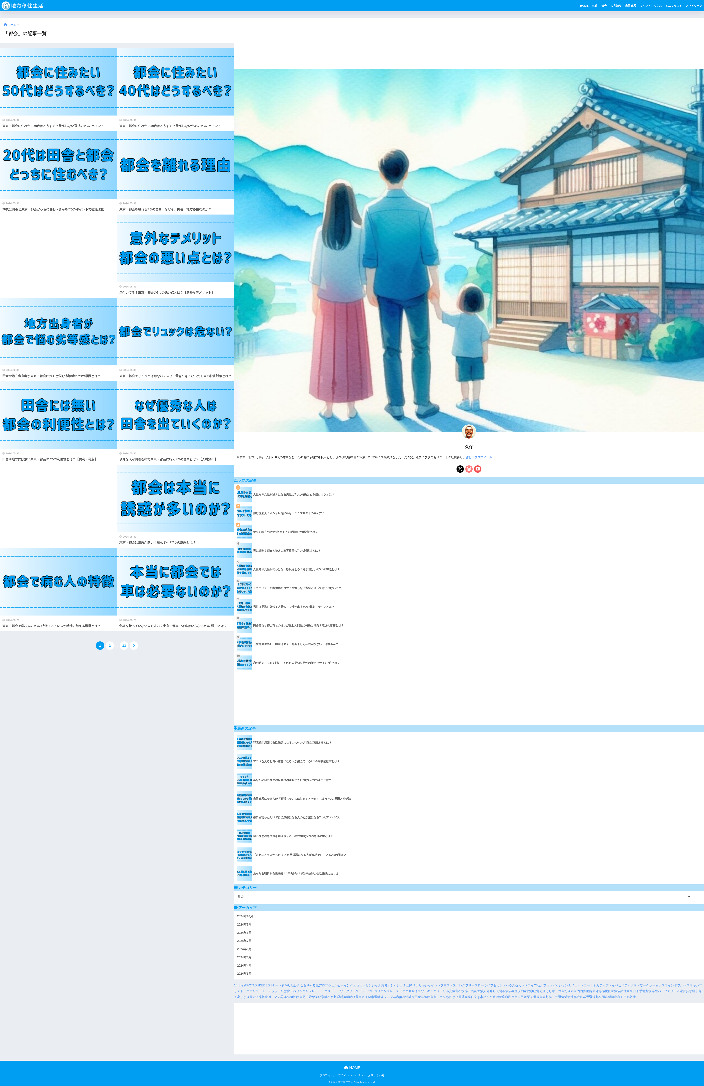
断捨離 (344, 997)
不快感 (463, 991)
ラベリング (298, 991)
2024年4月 (244, 965)
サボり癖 (418, 985)
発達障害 (427, 997)
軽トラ (553, 997)
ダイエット (576, 985)
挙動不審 (327, 997)
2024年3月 (244, 973)
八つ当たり (563, 991)
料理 (337, 997)
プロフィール (328, 1075)
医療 (614, 991)
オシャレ (393, 985)
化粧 (608, 991)
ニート (588, 985)
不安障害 (452, 991)
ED (263, 985)
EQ (267, 985)
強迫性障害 (294, 997)
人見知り (616, 5)
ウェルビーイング (340, 985)
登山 (436, 997)
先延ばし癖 (547, 991)
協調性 (622, 991)
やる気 (314, 985)
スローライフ (484, 985)
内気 (592, 991)
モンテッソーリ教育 (276, 991)
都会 (604, 5)
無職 (396, 997)
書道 (362, 997)
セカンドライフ (526, 985)
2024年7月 (244, 941)
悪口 (305, 997)
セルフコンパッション (552, 985)
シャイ (429, 985)
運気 (561, 997)
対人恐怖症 (260, 997)
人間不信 (502, 991)
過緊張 (590, 997)
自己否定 (511, 997)
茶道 (533, 997)
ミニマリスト (674, 5)
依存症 (513, 991)
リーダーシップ (360, 991)
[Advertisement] (58, 256)
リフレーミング (316, 991)
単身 (630, 991)
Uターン (275, 985)
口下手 (637, 991)
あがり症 (287, 985)
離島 (614, 997)
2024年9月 (244, 924)
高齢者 (631, 997)
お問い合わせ (376, 1075)
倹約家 (522, 991)
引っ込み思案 (277, 997)
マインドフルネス (651, 5)
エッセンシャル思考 (373, 985)
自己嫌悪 (630, 5)
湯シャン (386, 997)
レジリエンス (380, 991)
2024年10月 (245, 916)
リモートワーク (338, 991)
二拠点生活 (475, 991)
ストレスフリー (464, 985)
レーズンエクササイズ (405, 991)
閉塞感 (606, 997)
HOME (584, 5)
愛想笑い (315, 997)
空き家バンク (483, 997)
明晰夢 (354, 997)
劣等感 (600, 991)
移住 (595, 5)
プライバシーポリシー (352, 1075)
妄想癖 (690, 991)
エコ (356, 985)
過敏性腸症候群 (575, 997)
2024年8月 (244, 933)
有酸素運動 (372, 997)
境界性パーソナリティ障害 (667, 991)
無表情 (403, 997)
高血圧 (622, 997)
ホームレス (657, 985)
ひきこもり (301, 985)
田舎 (418, 997)
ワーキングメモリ (433, 991)
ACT (250, 985)
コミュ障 (406, 985)
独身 (411, 997)
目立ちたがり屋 (450, 997)
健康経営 (533, 991)
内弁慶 (584, 991)
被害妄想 (542, 997)
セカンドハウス (504, 985)
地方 (645, 991)
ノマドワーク (694, 5)
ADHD (257, 985)
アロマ (323, 985)
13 (124, 645)
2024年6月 (244, 949)
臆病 (502, 997)
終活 (496, 997)
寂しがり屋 (245, 997)
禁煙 (464, 997)
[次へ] (134, 645)
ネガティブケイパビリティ (611, 985)
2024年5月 (244, 957)
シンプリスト (443, 985)
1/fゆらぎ (240, 985)
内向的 (575, 991)
